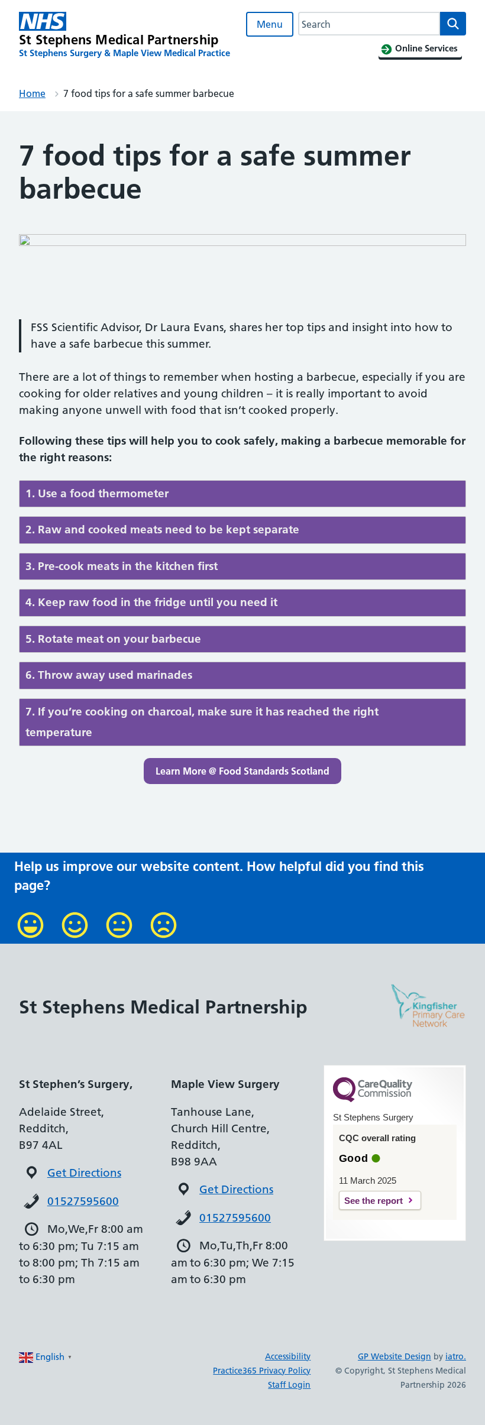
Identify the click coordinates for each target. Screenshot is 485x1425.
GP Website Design (394, 1356)
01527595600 (83, 1201)
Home (32, 93)
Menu (270, 24)
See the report (373, 1201)
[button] (242, 771)
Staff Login (289, 1384)
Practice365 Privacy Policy (262, 1370)
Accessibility (288, 1356)
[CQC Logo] (372, 1099)
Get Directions (84, 1173)
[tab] (242, 494)
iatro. (455, 1356)
